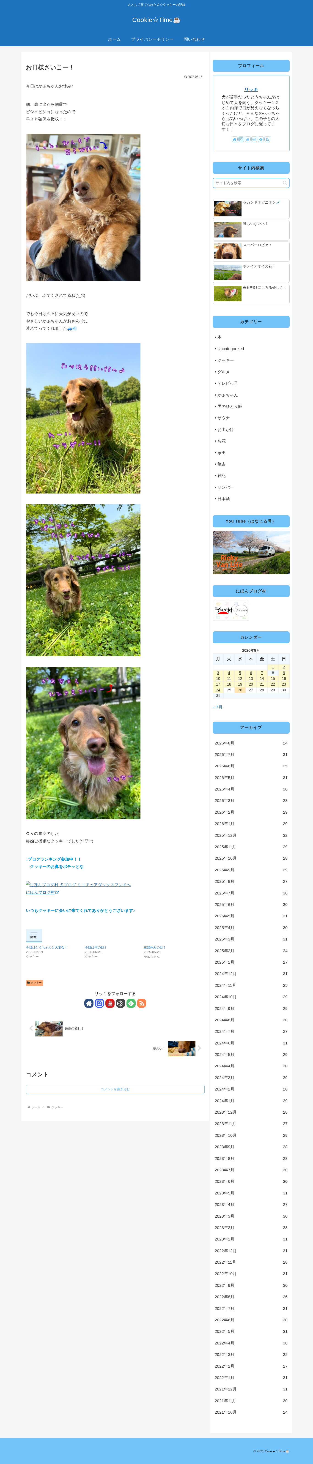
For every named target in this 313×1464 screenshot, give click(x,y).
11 (229, 679)
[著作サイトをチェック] (88, 1003)
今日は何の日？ (96, 947)
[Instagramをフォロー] (99, 1003)
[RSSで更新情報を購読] (141, 1003)
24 (218, 690)
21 (262, 684)
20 (251, 684)
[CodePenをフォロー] (120, 1003)
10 (218, 679)
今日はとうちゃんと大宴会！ (47, 947)
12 (240, 679)
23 (284, 684)
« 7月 (217, 707)
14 (262, 679)
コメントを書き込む (115, 1089)
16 (284, 679)
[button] (285, 182)
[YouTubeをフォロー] (110, 1003)
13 (251, 679)
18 (229, 684)
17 (218, 684)
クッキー (36, 982)
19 (240, 684)
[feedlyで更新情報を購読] (131, 1003)
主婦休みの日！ (155, 947)
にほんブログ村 (40, 892)
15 (273, 679)
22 (273, 684)
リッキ (251, 89)
